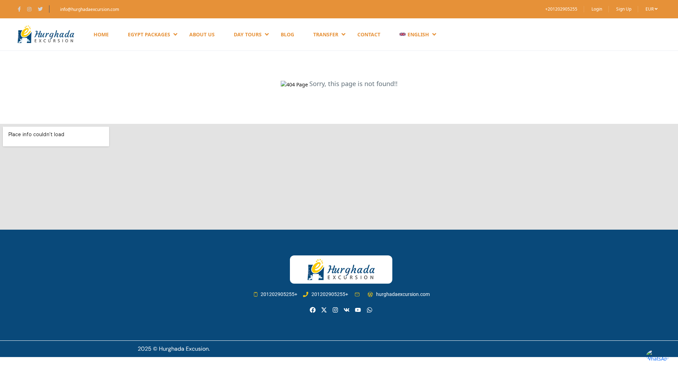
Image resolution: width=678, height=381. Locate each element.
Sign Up (623, 9)
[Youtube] (358, 310)
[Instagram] (335, 310)
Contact (368, 34)
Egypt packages (149, 34)
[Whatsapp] (369, 310)
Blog (287, 34)
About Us (202, 34)
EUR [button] (650, 9)
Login (596, 9)
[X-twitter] (324, 310)
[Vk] (346, 310)
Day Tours (248, 34)
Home (101, 34)
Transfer (325, 34)
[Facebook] (312, 310)
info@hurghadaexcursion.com (89, 9)
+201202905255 (561, 9)
